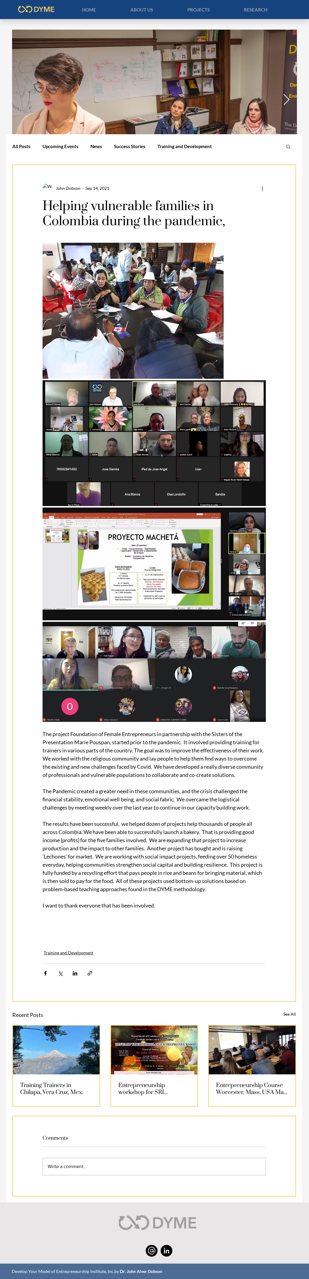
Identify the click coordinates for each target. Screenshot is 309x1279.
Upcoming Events (60, 146)
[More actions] (262, 188)
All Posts (21, 146)
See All (289, 1014)
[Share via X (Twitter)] (60, 973)
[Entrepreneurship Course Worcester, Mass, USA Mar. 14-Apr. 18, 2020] (252, 1050)
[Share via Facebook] (45, 973)
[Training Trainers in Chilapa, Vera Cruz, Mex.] (56, 1050)
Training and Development (185, 146)
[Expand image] (133, 311)
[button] (141, 10)
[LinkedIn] (166, 1251)
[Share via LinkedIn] (75, 973)
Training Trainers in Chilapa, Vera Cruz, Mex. (51, 1089)
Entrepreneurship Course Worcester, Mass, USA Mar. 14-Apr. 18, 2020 (251, 1089)
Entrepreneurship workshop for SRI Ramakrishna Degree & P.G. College (154, 1089)
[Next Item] (286, 100)
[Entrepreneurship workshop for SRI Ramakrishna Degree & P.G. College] (154, 1050)
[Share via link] (90, 973)
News (96, 146)
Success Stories (129, 146)
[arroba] (152, 1251)
